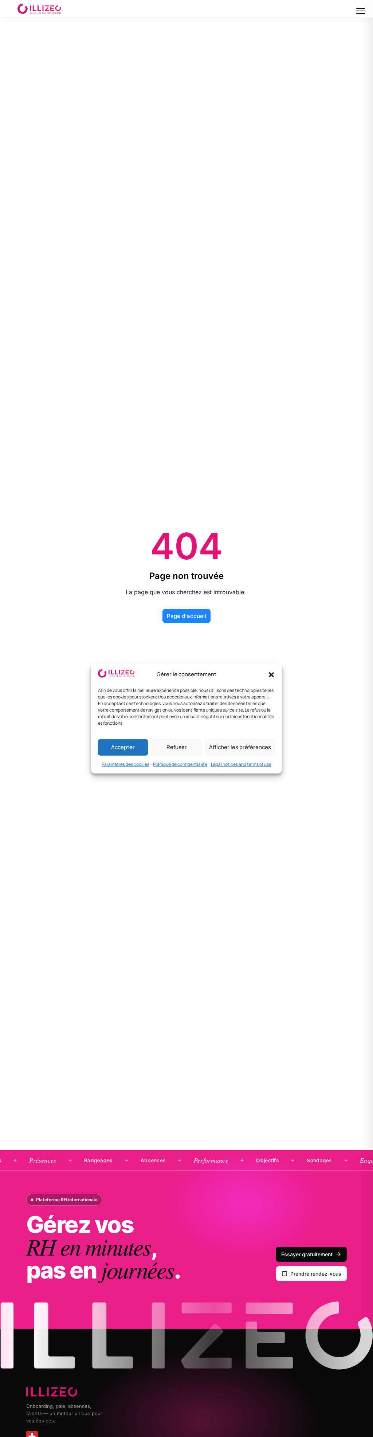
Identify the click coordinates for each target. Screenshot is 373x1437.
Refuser (176, 747)
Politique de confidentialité (180, 764)
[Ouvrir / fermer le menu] (361, 11)
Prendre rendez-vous (315, 1273)
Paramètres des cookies (125, 764)
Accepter (123, 747)
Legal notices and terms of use (241, 764)
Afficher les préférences (240, 747)
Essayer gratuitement (307, 1254)
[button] (271, 674)
